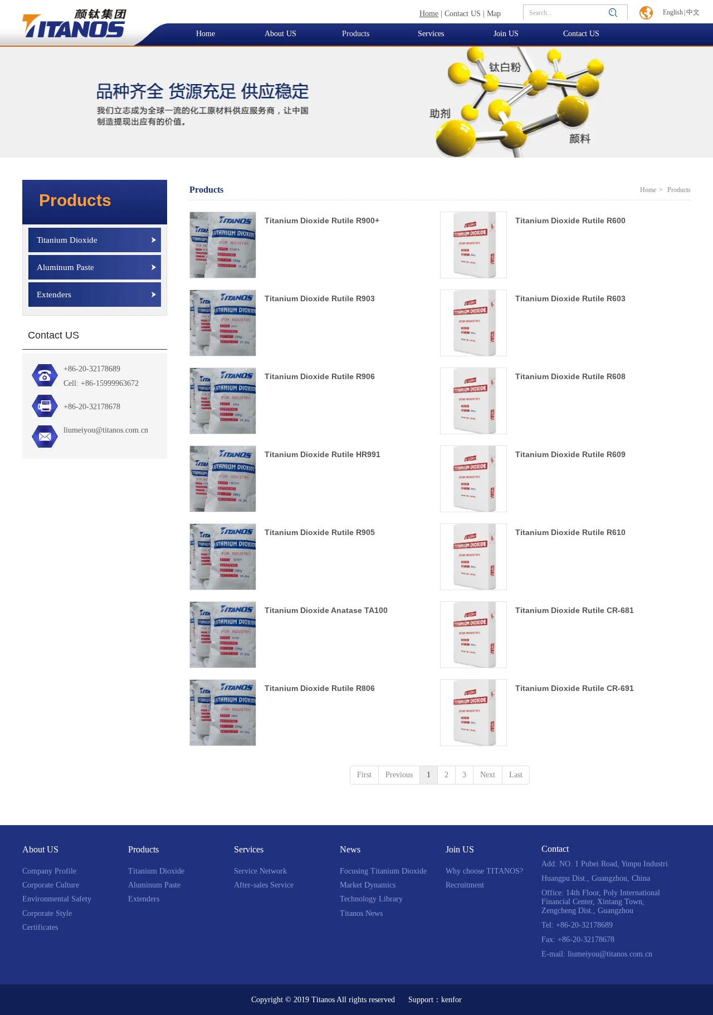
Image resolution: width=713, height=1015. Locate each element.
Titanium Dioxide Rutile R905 (320, 532)
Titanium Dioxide (156, 871)
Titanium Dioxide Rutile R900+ (322, 220)
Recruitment (465, 885)
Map (494, 13)
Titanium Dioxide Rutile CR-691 (574, 688)
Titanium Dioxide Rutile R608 (570, 376)
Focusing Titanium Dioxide (383, 871)
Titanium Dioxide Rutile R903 (320, 298)
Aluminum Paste (154, 885)
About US (40, 849)
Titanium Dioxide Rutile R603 (570, 298)
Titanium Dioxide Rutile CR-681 (574, 610)
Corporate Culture (50, 885)
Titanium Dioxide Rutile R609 (570, 454)
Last (515, 775)
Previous (399, 775)
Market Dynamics (367, 885)
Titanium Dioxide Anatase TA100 (326, 610)
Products (143, 849)
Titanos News (361, 913)
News (350, 849)
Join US (460, 849)
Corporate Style (47, 913)
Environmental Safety (56, 899)
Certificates (40, 927)
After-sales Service (264, 885)
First (364, 775)
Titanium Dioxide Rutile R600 (570, 220)
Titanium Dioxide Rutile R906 (320, 376)
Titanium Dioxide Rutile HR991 (322, 454)
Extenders (143, 899)
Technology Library (371, 899)
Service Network (260, 871)
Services (248, 849)
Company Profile (49, 871)
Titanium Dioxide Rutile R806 (320, 688)
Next (487, 775)
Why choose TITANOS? (484, 871)
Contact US (463, 13)
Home (648, 190)
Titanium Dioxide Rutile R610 (570, 532)
